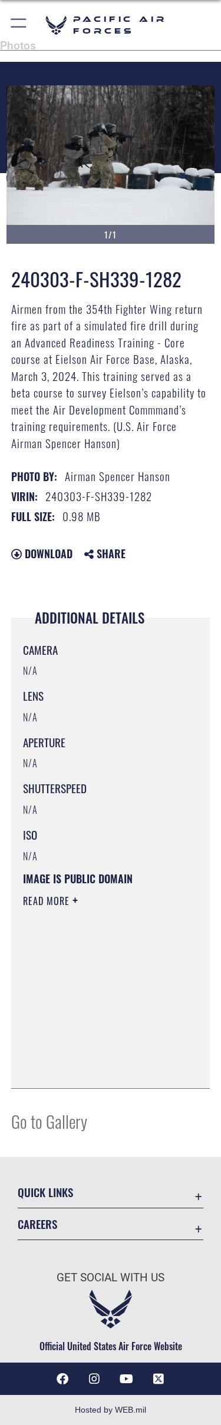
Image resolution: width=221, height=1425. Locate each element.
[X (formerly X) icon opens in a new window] (158, 1379)
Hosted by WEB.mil (110, 1409)
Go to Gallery (49, 1121)
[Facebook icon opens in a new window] (62, 1379)
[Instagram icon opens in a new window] (94, 1379)
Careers (37, 1223)
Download (47, 553)
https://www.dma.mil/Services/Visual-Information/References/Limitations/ (94, 1049)
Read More (47, 901)
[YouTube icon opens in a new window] (127, 1379)
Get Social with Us (110, 1277)
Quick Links (45, 1192)
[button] (19, 25)
